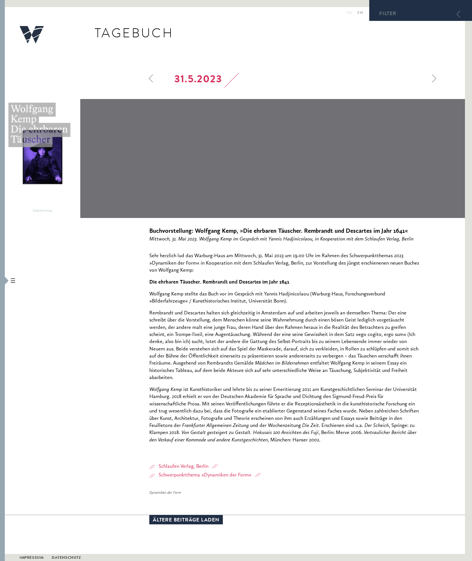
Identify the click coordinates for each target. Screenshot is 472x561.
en (360, 13)
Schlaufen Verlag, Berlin (183, 466)
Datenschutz (66, 558)
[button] (2, 280)
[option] (86, 158)
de (349, 13)
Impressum (31, 558)
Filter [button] (388, 14)
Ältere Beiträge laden (186, 520)
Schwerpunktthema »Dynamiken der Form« (205, 475)
